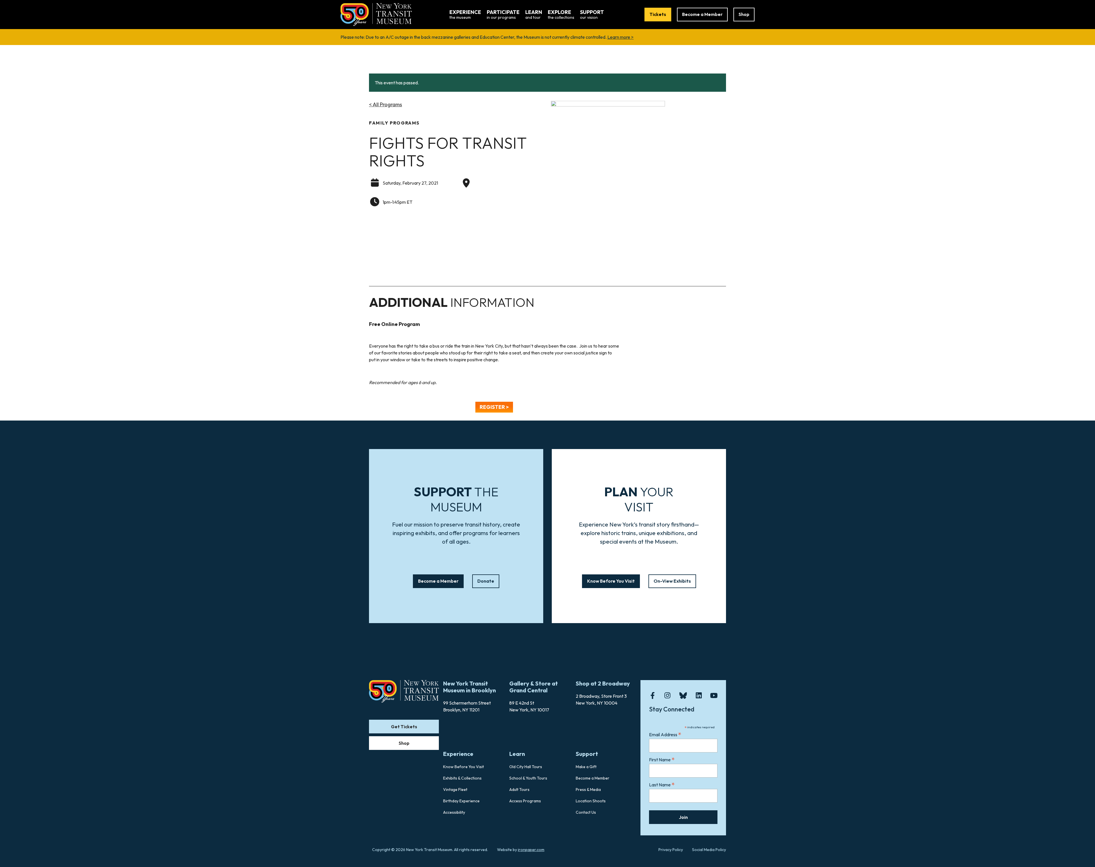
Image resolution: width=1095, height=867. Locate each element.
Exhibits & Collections (462, 778)
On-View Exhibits (672, 581)
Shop (744, 14)
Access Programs (525, 800)
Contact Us (586, 812)
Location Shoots (591, 800)
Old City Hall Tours (525, 766)
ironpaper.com (531, 849)
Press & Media (588, 789)
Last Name (662, 784)
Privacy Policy (670, 849)
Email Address (665, 734)
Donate (485, 581)
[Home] (376, 14)
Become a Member (702, 14)
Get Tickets (404, 726)
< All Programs (385, 104)
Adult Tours (519, 789)
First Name (662, 759)
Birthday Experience (461, 800)
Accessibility (454, 812)
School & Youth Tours (528, 778)
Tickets (658, 14)
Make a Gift (586, 766)
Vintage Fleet (455, 789)
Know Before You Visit (611, 581)
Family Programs (394, 123)
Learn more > (620, 37)
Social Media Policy (709, 849)
